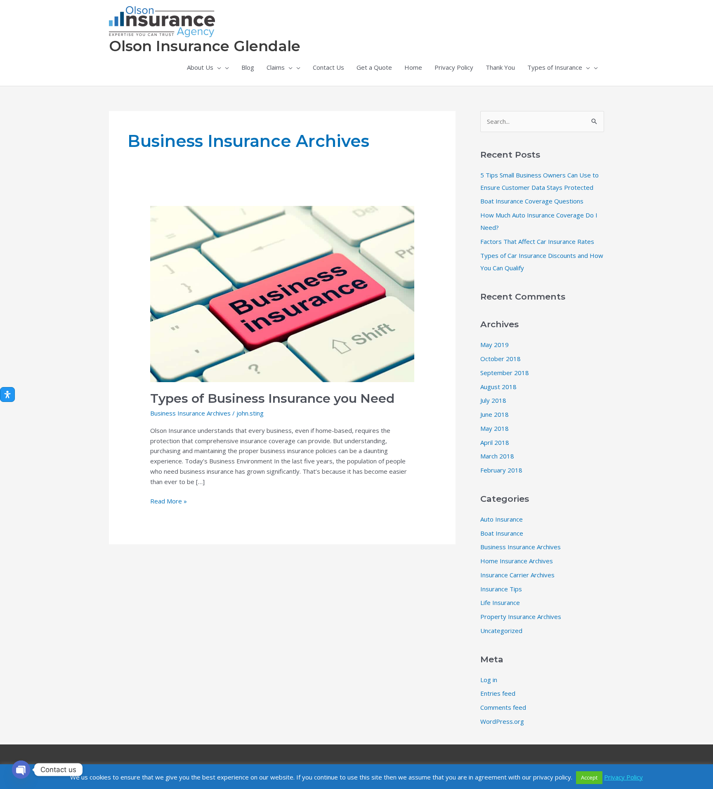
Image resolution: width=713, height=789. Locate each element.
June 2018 (494, 414)
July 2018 (493, 400)
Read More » (168, 501)
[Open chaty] (21, 770)
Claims (276, 67)
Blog (247, 67)
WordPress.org (502, 721)
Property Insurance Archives (520, 616)
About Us (200, 67)
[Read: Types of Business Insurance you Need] (282, 293)
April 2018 (494, 442)
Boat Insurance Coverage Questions (531, 201)
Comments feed (503, 707)
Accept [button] (589, 777)
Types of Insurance (554, 67)
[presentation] (217, 67)
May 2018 (494, 428)
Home (413, 67)
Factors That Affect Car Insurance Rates (537, 241)
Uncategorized (501, 630)
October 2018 (500, 358)
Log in (488, 680)
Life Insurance (500, 602)
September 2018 (504, 373)
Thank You (500, 67)
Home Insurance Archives (516, 561)
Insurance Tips (501, 589)
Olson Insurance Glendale (204, 46)
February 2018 (501, 470)
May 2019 (494, 344)
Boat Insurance (501, 533)
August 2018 (498, 387)
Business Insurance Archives (190, 413)
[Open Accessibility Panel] (7, 394)
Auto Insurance (501, 519)
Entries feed (497, 693)
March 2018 (497, 456)
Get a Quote (374, 67)
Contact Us (328, 67)
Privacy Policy (453, 67)
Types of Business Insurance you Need (272, 398)
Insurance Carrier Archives (517, 575)
